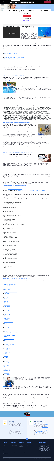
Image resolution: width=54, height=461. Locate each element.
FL (49, 445)
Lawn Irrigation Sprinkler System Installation (10, 332)
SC (44, 449)
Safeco (42, 430)
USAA (39, 432)
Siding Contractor (6, 349)
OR (41, 449)
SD (45, 449)
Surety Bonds (6, 357)
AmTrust (35, 424)
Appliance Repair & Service (8, 285)
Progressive (39, 430)
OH (49, 448)
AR (40, 445)
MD (40, 447)
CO (44, 445)
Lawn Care (5, 331)
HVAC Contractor (6, 326)
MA (48, 446)
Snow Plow (5, 353)
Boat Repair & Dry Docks (7, 288)
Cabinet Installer (6, 293)
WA (42, 450)
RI (43, 449)
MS (46, 447)
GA (39, 446)
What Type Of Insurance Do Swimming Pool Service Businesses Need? (14, 57)
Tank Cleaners (6, 361)
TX (48, 449)
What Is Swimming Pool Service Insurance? (10, 53)
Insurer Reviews (14, 445)
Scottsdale (45, 430)
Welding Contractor (7, 370)
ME (41, 447)
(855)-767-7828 (48, 0)
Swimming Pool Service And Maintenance (10, 360)
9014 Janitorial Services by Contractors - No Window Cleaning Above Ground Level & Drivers (31, 190)
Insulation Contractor (7, 327)
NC (49, 447)
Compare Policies (30, 445)
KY (46, 446)
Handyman (5, 323)
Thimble (44, 431)
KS (45, 446)
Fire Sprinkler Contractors (8, 311)
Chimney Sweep (6, 297)
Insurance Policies (20, 2)
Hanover (43, 427)
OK (39, 449)
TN (47, 449)
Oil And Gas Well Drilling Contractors (9, 335)
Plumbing (5, 340)
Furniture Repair (6, 315)
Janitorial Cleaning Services (8, 328)
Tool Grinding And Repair (8, 362)
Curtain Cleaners (6, 301)
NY (47, 448)
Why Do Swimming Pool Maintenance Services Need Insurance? (13, 56)
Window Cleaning (6, 373)
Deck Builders (6, 302)
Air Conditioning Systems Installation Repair (10, 284)
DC (47, 445)
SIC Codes (13, 452)
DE (48, 445)
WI (43, 450)
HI (41, 454)
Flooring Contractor (7, 314)
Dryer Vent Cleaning (7, 305)
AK (39, 454)
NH (43, 448)
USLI (41, 432)
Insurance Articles (22, 452)
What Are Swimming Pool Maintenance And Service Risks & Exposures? (14, 58)
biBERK (46, 424)
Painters (5, 336)
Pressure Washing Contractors (8, 341)
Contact (4, 447)
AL (39, 445)
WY (47, 450)
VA (39, 450)
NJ (45, 448)
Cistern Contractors (7, 298)
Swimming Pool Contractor (8, 358)
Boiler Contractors (7, 289)
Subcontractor (6, 356)
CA (43, 445)
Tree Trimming (6, 365)
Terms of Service (5, 458)
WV (45, 450)
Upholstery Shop (6, 366)
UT (49, 449)
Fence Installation (6, 310)
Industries (13, 2)
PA (42, 449)
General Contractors (7, 318)
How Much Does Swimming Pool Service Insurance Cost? (12, 54)
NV (42, 448)
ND (39, 448)
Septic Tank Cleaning (7, 348)
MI (42, 447)
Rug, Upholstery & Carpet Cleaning (9, 344)
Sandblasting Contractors (8, 345)
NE (41, 448)
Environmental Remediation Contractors (10, 309)
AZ (42, 445)
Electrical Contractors (7, 307)
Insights (27, 2)
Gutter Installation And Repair (8, 322)
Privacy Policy (11, 458)
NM (46, 448)
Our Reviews (5, 453)
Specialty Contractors (7, 374)
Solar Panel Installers (7, 352)
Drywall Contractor (7, 306)
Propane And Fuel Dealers (8, 343)
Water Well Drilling (7, 369)
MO (45, 447)
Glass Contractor (6, 319)
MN (44, 447)
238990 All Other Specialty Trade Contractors (15, 189)
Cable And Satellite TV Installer (8, 294)
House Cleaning (6, 324)
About (31, 2)
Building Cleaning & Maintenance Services (10, 292)
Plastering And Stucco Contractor (9, 339)
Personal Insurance (14, 447)
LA (47, 446)
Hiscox (46, 427)
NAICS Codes (13, 450)
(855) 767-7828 (27, 20)
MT (48, 447)
